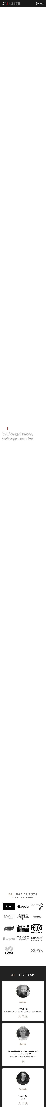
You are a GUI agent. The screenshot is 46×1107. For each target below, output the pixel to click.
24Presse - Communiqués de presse (11, 3)
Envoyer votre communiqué (15, 446)
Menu (41, 3)
